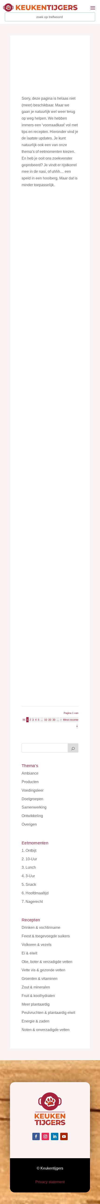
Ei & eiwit (29, 953)
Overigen (29, 824)
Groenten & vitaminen (39, 979)
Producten (30, 782)
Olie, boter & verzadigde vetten (47, 962)
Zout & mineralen (36, 987)
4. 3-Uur (28, 876)
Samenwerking (34, 807)
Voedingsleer (32, 790)
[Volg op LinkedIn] (54, 1136)
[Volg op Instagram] (45, 1136)
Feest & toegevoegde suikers (46, 936)
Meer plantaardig (36, 1004)
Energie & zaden (35, 1021)
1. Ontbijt (29, 850)
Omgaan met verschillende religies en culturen (48, 634)
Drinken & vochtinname (41, 927)
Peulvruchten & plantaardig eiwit (48, 1013)
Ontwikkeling (32, 816)
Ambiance (30, 773)
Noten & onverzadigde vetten (46, 1030)
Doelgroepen (32, 799)
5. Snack (29, 884)
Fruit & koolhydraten (38, 996)
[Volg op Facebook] (36, 1136)
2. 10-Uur (29, 859)
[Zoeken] (73, 748)
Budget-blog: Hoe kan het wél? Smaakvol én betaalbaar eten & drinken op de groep (49, 384)
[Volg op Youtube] (64, 1136)
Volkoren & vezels (36, 945)
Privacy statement (50, 1182)
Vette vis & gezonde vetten (43, 970)
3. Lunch (29, 867)
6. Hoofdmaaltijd (35, 893)
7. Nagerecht (32, 902)
